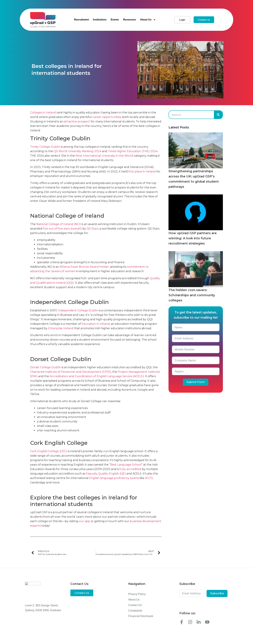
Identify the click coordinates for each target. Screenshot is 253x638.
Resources (129, 19)
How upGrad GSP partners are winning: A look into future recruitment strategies (192, 238)
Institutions (100, 19)
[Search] (218, 115)
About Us (145, 19)
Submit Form (195, 382)
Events (115, 19)
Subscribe (217, 593)
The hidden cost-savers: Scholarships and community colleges (191, 295)
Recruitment (81, 19)
